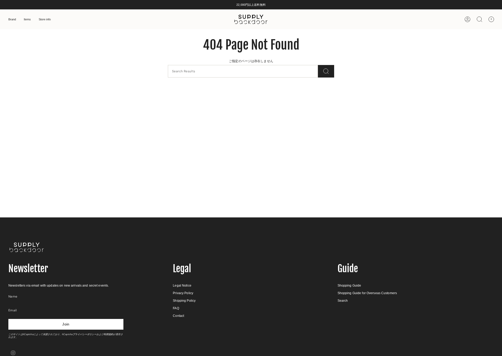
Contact (178, 316)
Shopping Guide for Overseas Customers (367, 293)
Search (343, 300)
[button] (12, 19)
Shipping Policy (184, 300)
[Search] (326, 71)
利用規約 (108, 334)
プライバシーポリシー (84, 334)
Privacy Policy (183, 293)
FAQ (176, 308)
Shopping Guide (349, 285)
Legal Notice (182, 285)
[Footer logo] (26, 247)
